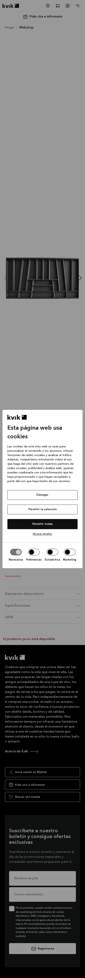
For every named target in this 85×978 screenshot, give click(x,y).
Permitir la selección (42, 509)
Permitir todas (42, 524)
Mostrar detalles (42, 534)
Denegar (42, 494)
